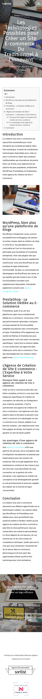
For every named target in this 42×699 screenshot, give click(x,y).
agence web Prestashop (23, 357)
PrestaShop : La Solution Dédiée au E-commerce (20, 107)
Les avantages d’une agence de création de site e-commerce (21, 124)
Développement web (21, 15)
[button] (38, 4)
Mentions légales (31, 655)
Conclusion (10, 128)
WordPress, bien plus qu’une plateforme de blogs (21, 101)
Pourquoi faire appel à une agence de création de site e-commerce (23, 118)
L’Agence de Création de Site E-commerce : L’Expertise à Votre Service (21, 113)
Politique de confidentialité (14, 655)
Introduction (10, 97)
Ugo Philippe (15, 66)
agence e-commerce (15, 447)
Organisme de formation (21, 659)
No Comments (21, 70)
